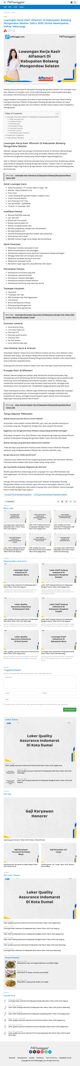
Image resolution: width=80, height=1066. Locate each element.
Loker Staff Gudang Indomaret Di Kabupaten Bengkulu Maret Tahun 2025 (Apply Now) (39, 527)
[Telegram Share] (70, 501)
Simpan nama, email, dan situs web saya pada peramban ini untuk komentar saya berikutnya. (36, 704)
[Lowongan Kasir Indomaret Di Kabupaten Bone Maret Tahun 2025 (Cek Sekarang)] (65, 539)
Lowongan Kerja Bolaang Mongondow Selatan (50, 495)
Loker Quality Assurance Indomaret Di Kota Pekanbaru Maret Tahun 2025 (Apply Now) (38, 1027)
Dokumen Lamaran (15, 131)
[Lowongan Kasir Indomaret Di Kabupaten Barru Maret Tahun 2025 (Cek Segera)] (15, 516)
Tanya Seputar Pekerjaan (15, 138)
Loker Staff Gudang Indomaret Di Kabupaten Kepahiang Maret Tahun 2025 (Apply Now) (39, 1014)
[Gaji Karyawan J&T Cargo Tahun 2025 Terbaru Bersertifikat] (58, 853)
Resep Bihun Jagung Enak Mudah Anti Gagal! (32, 982)
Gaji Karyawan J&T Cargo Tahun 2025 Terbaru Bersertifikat (57, 865)
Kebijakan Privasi (65, 1058)
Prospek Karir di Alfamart (15, 135)
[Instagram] (42, 1052)
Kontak (31, 1058)
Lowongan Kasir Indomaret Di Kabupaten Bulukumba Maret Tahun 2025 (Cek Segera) (38, 1001)
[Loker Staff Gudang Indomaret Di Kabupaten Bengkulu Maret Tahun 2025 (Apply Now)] (40, 516)
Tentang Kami (22, 1058)
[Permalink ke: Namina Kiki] (5, 31)
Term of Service (51, 1058)
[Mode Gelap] (72, 2)
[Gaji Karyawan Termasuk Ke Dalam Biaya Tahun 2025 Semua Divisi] (21, 853)
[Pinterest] (38, 1052)
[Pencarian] (75, 2)
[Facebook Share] (58, 501)
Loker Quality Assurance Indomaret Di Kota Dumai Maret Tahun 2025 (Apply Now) (40, 550)
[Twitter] (34, 1052)
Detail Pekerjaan (14, 124)
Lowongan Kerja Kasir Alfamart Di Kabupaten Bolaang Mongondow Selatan (32, 117)
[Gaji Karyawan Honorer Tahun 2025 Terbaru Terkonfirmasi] (40, 817)
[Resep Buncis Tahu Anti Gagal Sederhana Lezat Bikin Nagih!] (10, 964)
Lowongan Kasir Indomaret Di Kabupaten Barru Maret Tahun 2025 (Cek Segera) (14, 527)
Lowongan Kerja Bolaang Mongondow (18, 495)
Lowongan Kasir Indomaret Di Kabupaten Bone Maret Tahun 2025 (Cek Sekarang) (64, 550)
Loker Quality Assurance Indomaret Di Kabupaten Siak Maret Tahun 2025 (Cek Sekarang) (64, 527)
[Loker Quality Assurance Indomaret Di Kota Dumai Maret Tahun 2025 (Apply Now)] (40, 539)
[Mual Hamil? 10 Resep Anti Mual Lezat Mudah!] (10, 974)
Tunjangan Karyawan (16, 128)
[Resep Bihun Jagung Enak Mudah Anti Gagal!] (10, 983)
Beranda (12, 1058)
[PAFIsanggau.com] (16, 2)
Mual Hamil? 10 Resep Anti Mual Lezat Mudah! (32, 972)
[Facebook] (30, 1052)
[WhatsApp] (46, 1052)
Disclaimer (40, 1058)
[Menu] (5, 2)
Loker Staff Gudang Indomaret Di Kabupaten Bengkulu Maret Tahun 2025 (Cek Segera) (14, 550)
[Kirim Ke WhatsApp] (74, 501)
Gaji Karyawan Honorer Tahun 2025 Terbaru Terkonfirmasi (24, 840)
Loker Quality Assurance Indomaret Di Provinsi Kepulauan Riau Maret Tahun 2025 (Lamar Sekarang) (39, 1034)
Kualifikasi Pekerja (15, 121)
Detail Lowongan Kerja (16, 119)
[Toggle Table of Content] (56, 114)
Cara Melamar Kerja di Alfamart (19, 133)
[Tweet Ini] (62, 501)
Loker (5, 17)
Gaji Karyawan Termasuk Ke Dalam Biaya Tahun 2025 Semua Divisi (21, 865)
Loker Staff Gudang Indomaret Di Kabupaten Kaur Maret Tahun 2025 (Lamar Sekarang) (39, 1007)
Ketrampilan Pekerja (15, 126)
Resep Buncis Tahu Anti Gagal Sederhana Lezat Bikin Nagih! (37, 963)
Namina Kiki (11, 30)
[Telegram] (50, 1052)
